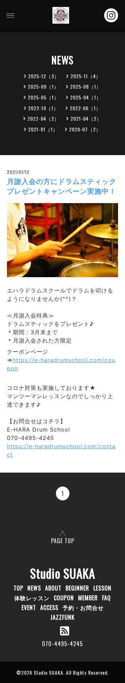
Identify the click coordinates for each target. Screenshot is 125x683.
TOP (18, 588)
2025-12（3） (43, 76)
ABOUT (53, 588)
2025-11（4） (85, 76)
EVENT (29, 607)
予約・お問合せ (83, 607)
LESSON (102, 588)
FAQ (106, 598)
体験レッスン (32, 598)
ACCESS (49, 607)
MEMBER (88, 598)
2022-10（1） (43, 108)
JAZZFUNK (62, 617)
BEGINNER (77, 588)
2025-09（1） (43, 86)
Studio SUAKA (62, 573)
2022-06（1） (85, 108)
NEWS (34, 588)
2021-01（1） (43, 129)
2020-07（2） (85, 129)
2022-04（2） (43, 118)
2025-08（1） (85, 86)
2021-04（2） (86, 118)
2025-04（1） (85, 97)
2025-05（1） (43, 97)
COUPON (64, 598)
